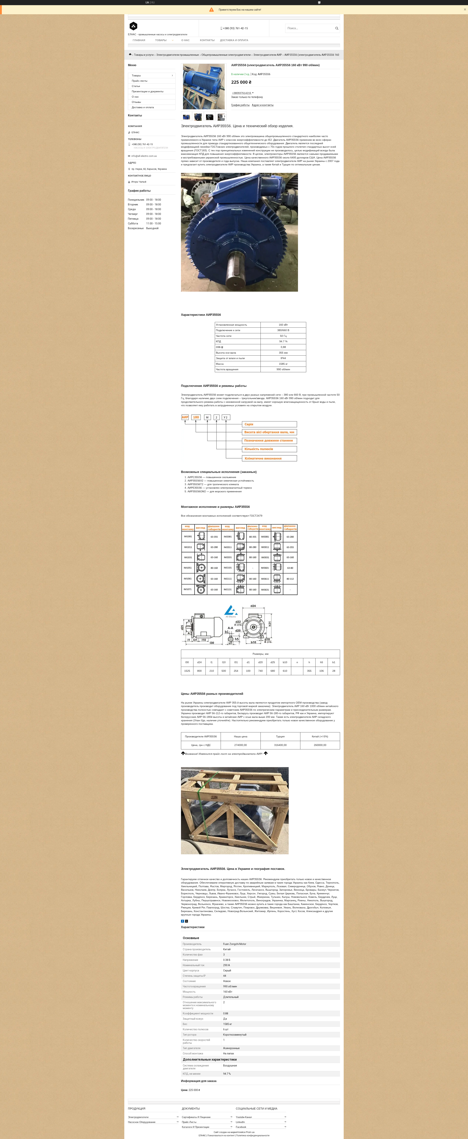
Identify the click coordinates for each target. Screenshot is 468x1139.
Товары (161, 40)
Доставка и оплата (234, 40)
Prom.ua (250, 1132)
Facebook (241, 1127)
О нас (185, 40)
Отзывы (136, 102)
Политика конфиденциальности (252, 1135)
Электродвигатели (138, 1117)
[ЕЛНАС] (133, 26)
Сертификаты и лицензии (196, 1117)
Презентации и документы (147, 91)
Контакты (207, 40)
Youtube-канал (244, 1117)
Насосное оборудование (141, 1122)
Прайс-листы (139, 80)
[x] (186, 921)
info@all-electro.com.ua (144, 156)
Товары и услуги (144, 54)
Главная (139, 40)
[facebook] (182, 921)
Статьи (136, 86)
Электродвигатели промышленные (177, 54)
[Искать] (337, 28)
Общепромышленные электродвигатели (226, 54)
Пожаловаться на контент (221, 1135)
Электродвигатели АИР (267, 54)
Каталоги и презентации (195, 1127)
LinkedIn (240, 1122)
